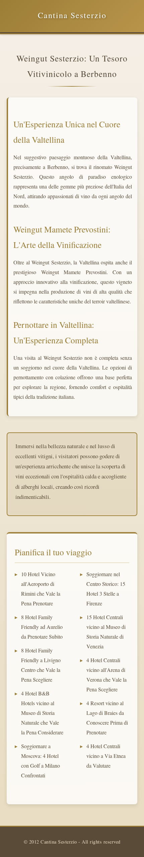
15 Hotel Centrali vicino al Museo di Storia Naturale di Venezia (106, 631)
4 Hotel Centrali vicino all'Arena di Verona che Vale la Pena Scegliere (106, 674)
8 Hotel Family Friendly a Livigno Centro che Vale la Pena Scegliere (41, 665)
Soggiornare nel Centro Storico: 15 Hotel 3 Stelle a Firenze (105, 588)
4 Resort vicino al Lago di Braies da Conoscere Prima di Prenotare (107, 717)
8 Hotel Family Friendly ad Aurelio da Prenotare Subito (42, 626)
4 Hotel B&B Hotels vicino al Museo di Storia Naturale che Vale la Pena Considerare (42, 712)
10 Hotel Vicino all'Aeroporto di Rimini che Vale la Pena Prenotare (40, 588)
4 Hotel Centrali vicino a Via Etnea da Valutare (106, 755)
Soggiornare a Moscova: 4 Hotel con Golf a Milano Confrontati (40, 760)
